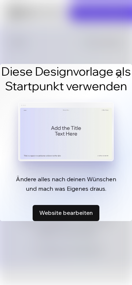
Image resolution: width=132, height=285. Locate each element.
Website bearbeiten (66, 212)
